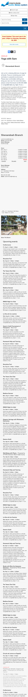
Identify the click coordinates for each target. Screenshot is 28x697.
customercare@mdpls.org (7, 139)
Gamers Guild (7, 439)
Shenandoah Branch (12, 66)
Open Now (14, 15)
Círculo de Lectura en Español (12, 653)
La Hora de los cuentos (10, 314)
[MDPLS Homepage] (14, 4)
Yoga (5, 122)
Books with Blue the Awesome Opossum (14, 567)
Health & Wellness (20, 120)
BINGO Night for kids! (9, 407)
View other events (14, 44)
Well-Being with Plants (14, 453)
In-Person (14, 120)
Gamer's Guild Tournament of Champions (12, 327)
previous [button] (3, 161)
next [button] (25, 161)
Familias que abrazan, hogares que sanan (13, 670)
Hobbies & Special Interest (15, 122)
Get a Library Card (14, 12)
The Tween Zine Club (9, 271)
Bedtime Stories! (8, 288)
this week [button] (14, 161)
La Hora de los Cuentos (10, 517)
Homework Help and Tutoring (11, 341)
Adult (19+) (9, 118)
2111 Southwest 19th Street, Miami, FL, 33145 (12, 211)
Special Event (9, 120)
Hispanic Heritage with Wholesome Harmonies (13, 420)
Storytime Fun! (7, 259)
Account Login (14, 9)
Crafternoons (7, 245)
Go (24, 19)
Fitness (6, 123)
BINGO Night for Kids (9, 301)
